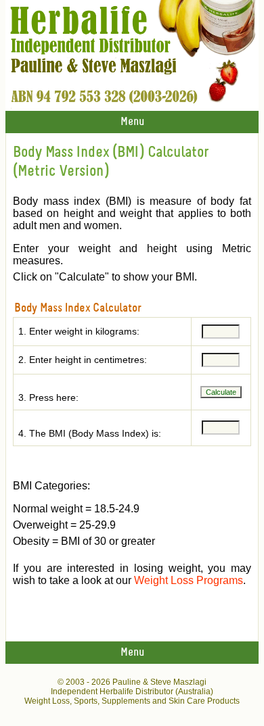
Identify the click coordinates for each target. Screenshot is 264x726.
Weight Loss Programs (188, 580)
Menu (132, 122)
